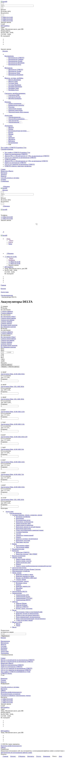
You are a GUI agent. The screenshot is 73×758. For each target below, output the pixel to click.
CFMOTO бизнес (10, 159)
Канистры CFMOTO (22, 552)
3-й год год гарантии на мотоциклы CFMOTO (20, 164)
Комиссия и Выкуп (7, 663)
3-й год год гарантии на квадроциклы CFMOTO (20, 157)
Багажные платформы (23, 516)
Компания (4, 678)
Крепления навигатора (23, 528)
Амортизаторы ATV (22, 595)
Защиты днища (17, 557)
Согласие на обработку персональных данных (16, 695)
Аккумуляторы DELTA (19, 591)
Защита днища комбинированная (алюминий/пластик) (33, 566)
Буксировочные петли (23, 520)
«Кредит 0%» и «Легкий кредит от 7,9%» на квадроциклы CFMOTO (27, 156)
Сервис (3, 658)
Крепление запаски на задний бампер (28, 527)
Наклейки (19, 588)
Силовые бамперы (22, 532)
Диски (18, 625)
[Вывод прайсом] (3, 368)
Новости (3, 682)
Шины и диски (17, 622)
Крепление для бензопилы (24, 522)
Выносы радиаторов (18, 556)
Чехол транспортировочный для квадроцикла (31, 618)
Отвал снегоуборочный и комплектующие (29, 530)
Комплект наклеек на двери (25, 576)
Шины (18, 624)
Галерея (3, 680)
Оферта (3, 690)
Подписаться (5, 636)
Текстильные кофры (22, 547)
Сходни (18, 533)
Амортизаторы (17, 593)
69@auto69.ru (5, 26)
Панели (18, 590)
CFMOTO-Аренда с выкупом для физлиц (18, 166)
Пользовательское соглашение (10, 694)
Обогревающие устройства (21, 571)
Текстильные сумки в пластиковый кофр (29, 612)
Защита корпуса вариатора (24, 525)
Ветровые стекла (21, 583)
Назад (11, 240)
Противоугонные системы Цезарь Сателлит (26, 569)
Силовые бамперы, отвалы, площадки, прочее (27, 515)
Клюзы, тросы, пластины (24, 608)
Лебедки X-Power (21, 605)
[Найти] (2, 15)
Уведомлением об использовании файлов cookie (16, 752)
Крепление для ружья (23, 540)
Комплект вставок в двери (24, 574)
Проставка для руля (22, 542)
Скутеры (3, 646)
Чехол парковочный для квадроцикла (28, 617)
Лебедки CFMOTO (22, 607)
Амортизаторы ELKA (23, 596)
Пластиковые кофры (22, 545)
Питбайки (4, 648)
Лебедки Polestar (21, 603)
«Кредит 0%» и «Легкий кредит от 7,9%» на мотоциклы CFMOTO (26, 161)
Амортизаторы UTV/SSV (24, 598)
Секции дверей (21, 579)
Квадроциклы (5, 641)
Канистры (15, 550)
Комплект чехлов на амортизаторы (27, 613)
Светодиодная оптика (19, 567)
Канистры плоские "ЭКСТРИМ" (26, 554)
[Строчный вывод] (2, 368)
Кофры (14, 544)
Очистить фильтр (14, 366)
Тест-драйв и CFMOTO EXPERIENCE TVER (15, 672)
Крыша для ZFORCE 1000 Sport (26, 578)
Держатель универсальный (24, 535)
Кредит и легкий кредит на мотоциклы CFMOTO (17, 661)
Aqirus (11, 749)
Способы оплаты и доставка (10, 687)
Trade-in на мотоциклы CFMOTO (15, 162)
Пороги (18, 537)
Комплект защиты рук (23, 586)
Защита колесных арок (23, 523)
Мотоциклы (5, 643)
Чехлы (14, 610)
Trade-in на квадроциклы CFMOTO (16, 154)
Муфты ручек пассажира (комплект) (27, 615)
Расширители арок (18, 549)
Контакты (4, 689)
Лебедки (15, 601)
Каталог (3, 638)
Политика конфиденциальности (11, 692)
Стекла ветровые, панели (20, 581)
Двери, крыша (16, 573)
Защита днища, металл (23, 559)
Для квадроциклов (15, 513)
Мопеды (3, 644)
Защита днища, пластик (23, 561)
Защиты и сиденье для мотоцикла (27, 539)
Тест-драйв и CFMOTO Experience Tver (17, 152)
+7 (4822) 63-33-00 (7, 17)
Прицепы (4, 649)
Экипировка (5, 653)
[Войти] (1, 227)
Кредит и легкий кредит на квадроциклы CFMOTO (17, 660)
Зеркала (18, 584)
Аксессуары (9, 511)
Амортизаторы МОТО (23, 600)
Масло (14, 627)
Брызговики (20, 518)
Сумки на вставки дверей (24, 620)
